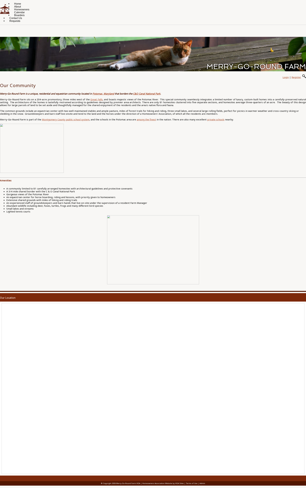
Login (286, 77)
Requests (14, 21)
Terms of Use (191, 483)
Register (296, 77)
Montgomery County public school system (65, 119)
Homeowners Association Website (157, 483)
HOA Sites (179, 483)
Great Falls (96, 99)
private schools (215, 119)
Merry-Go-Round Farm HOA (128, 483)
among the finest (146, 119)
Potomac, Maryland (103, 93)
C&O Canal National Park (146, 93)
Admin (202, 483)
